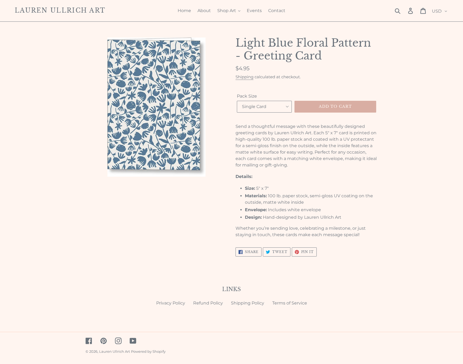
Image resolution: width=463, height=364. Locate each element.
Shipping (244, 76)
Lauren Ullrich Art (60, 10)
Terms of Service (289, 303)
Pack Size (247, 96)
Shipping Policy (247, 303)
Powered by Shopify (148, 351)
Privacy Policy (170, 303)
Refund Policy (208, 303)
